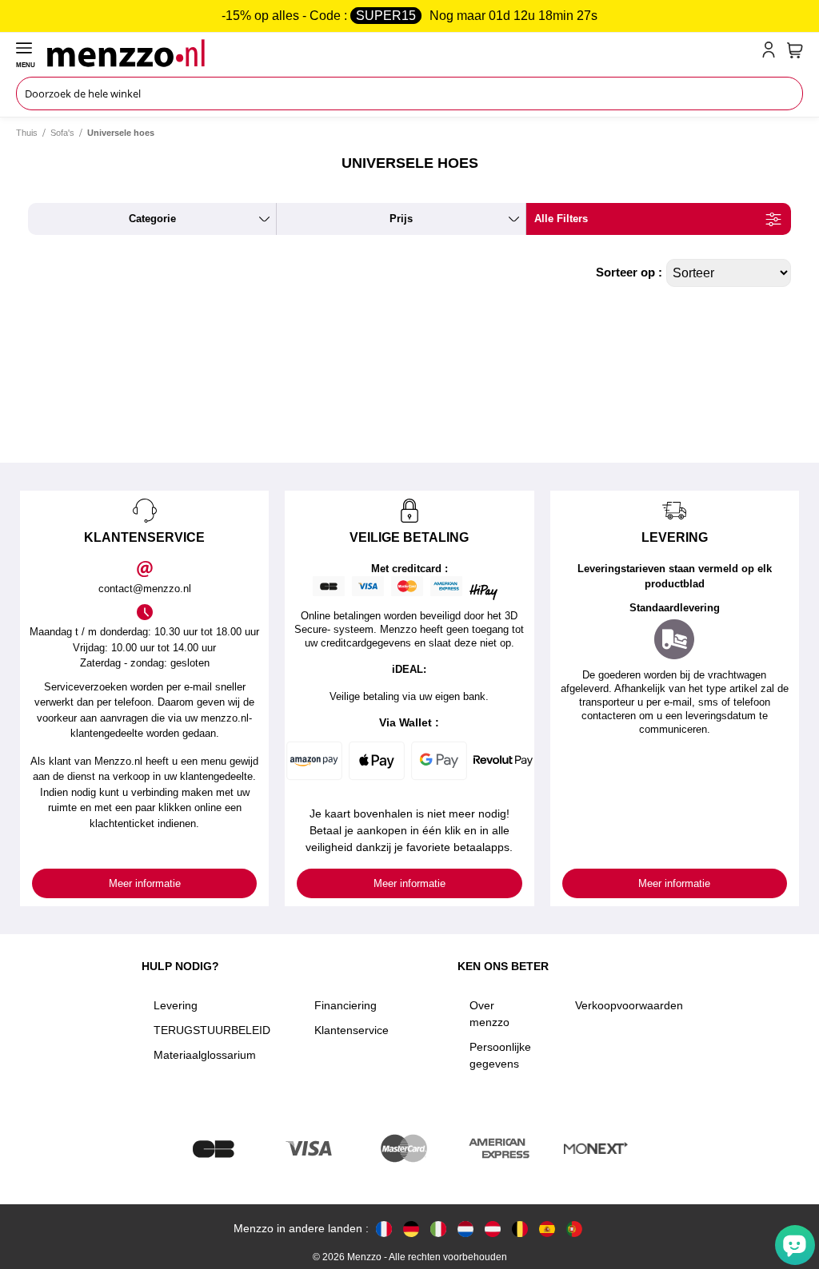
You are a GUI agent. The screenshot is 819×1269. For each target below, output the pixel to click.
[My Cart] (795, 50)
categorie (152, 219)
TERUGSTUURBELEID (212, 1030)
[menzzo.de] (411, 1228)
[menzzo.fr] (384, 1228)
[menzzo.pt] (574, 1228)
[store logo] (401, 53)
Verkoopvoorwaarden (629, 1005)
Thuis (27, 132)
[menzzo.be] (520, 1228)
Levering (176, 1005)
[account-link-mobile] (772, 53)
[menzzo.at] (493, 1228)
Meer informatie (145, 883)
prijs (401, 219)
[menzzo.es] (547, 1228)
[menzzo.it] (438, 1228)
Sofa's (62, 132)
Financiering (345, 1005)
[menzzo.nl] (465, 1228)
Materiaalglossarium (205, 1054)
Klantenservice (351, 1030)
